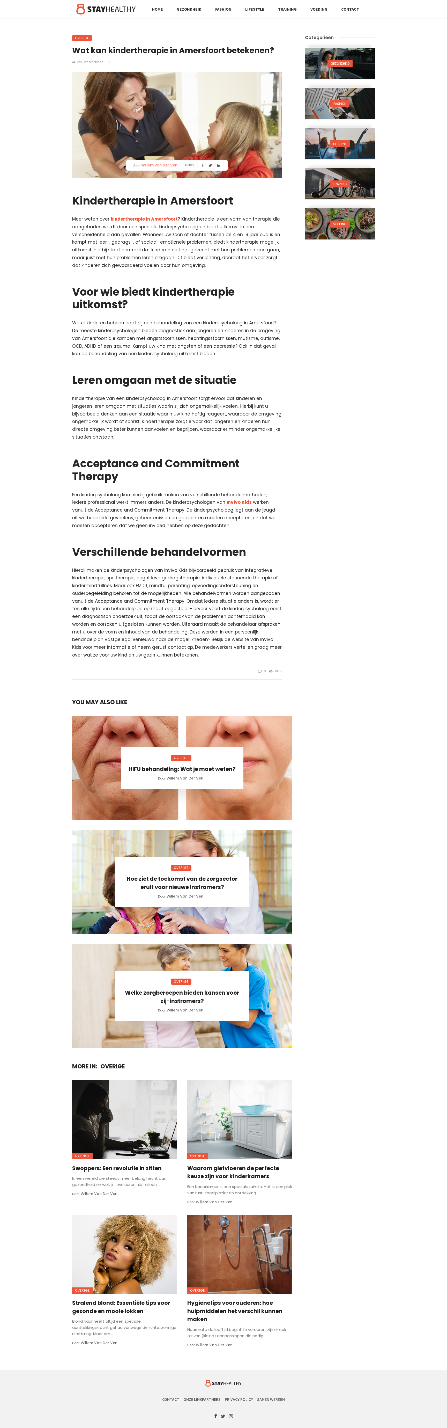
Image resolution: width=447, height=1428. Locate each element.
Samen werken (271, 1399)
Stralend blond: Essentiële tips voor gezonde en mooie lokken (121, 1307)
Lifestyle (254, 9)
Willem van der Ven (159, 165)
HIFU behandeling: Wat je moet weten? (182, 769)
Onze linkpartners (202, 1399)
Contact (350, 9)
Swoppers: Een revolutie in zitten (117, 1168)
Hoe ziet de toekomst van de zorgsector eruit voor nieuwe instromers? (182, 883)
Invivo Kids (239, 502)
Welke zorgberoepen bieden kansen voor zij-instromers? (182, 997)
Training (287, 9)
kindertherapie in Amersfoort (144, 219)
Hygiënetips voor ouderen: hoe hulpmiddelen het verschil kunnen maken (234, 1311)
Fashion (223, 9)
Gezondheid (189, 9)
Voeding (318, 9)
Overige (82, 38)
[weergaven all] (340, 63)
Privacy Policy (239, 1399)
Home (157, 9)
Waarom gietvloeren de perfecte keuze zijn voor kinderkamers (233, 1172)
